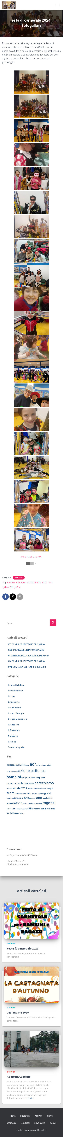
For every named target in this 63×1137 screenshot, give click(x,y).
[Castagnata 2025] (31, 984)
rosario (37, 809)
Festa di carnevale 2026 (22, 948)
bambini (11, 582)
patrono (26, 804)
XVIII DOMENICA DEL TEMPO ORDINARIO (27, 667)
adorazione (41, 765)
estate (9, 788)
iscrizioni (11, 798)
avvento (15, 771)
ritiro (30, 808)
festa (44, 582)
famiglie (50, 789)
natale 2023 (47, 798)
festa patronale (20, 794)
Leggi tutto (28, 1098)
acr (33, 764)
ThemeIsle (41, 1130)
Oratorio (19, 577)
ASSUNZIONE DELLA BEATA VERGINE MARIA (28, 656)
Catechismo (14, 702)
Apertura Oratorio (19, 1076)
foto (50, 582)
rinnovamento (22, 809)
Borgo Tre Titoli (28, 778)
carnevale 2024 (34, 582)
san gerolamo (48, 808)
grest (47, 793)
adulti (49, 765)
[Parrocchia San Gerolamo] (10, 5)
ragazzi (49, 803)
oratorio (16, 803)
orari (9, 804)
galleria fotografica (11, 587)
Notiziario (13, 736)
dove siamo (39, 1123)
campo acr (40, 778)
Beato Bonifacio (15, 690)
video (21, 813)
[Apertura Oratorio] (31, 1048)
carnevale (20, 582)
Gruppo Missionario (17, 719)
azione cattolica (32, 770)
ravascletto (12, 809)
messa (32, 798)
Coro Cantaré (14, 708)
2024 (13, 765)
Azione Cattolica (16, 685)
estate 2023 (33, 788)
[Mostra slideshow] (31, 557)
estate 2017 (20, 788)
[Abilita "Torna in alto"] (57, 1131)
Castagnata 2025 (18, 1012)
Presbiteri (25, 1116)
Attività (38, 1116)
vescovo (12, 813)
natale (38, 797)
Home (13, 1116)
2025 (18, 765)
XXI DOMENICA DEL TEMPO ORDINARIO (26, 644)
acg (27, 765)
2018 (9, 765)
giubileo (41, 794)
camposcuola (15, 783)
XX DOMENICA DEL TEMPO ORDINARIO (26, 650)
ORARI (50, 1116)
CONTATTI (25, 1123)
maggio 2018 (22, 798)
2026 (23, 765)
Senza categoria (16, 747)
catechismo (44, 783)
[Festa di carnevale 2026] (31, 920)
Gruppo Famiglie (16, 713)
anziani (9, 771)
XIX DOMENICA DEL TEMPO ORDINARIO (26, 661)
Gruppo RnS (13, 725)
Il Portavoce (14, 730)
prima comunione (35, 804)
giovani (34, 794)
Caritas (11, 696)
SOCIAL (53, 1123)
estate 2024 (42, 789)
